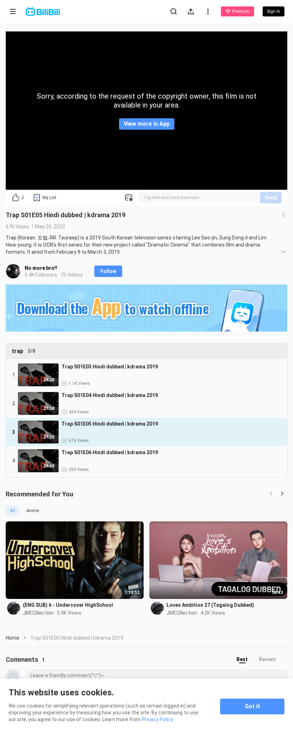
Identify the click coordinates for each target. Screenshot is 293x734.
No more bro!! (41, 268)
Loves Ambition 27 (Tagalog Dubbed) (210, 605)
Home (12, 638)
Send (271, 197)
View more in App (147, 123)
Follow (108, 271)
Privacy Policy (157, 719)
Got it (252, 706)
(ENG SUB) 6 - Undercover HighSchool (68, 605)
